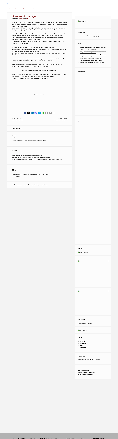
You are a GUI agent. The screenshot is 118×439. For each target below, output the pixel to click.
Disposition (32, 9)
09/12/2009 (21, 18)
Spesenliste (18, 9)
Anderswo (10, 9)
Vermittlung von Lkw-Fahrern (85, 359)
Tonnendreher (29, 78)
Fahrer (25, 9)
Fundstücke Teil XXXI (17, 120)
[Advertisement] (93, 93)
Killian (81, 62)
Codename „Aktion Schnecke (85, 374)
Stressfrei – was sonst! (60, 120)
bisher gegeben (44, 76)
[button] (25, 113)
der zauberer (15, 150)
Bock (81, 55)
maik (27, 18)
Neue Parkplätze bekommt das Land (94, 62)
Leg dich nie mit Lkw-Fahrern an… (86, 372)
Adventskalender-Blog (37, 64)
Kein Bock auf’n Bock (83, 370)
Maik (13, 169)
